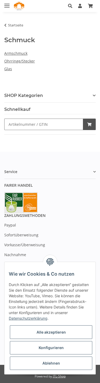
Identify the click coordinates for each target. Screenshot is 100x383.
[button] (71, 6)
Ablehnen (51, 363)
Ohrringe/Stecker (19, 61)
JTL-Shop (59, 376)
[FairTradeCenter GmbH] (19, 6)
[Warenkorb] (90, 6)
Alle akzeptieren (51, 332)
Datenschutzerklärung (28, 318)
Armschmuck (15, 53)
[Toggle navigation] (7, 3)
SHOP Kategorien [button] (23, 95)
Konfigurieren (51, 347)
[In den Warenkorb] (89, 124)
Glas (8, 68)
